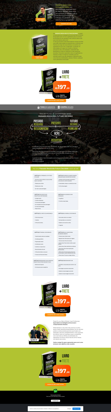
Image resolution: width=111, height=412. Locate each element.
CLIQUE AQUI (55, 400)
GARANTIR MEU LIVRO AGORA (55, 100)
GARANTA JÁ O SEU (66, 23)
